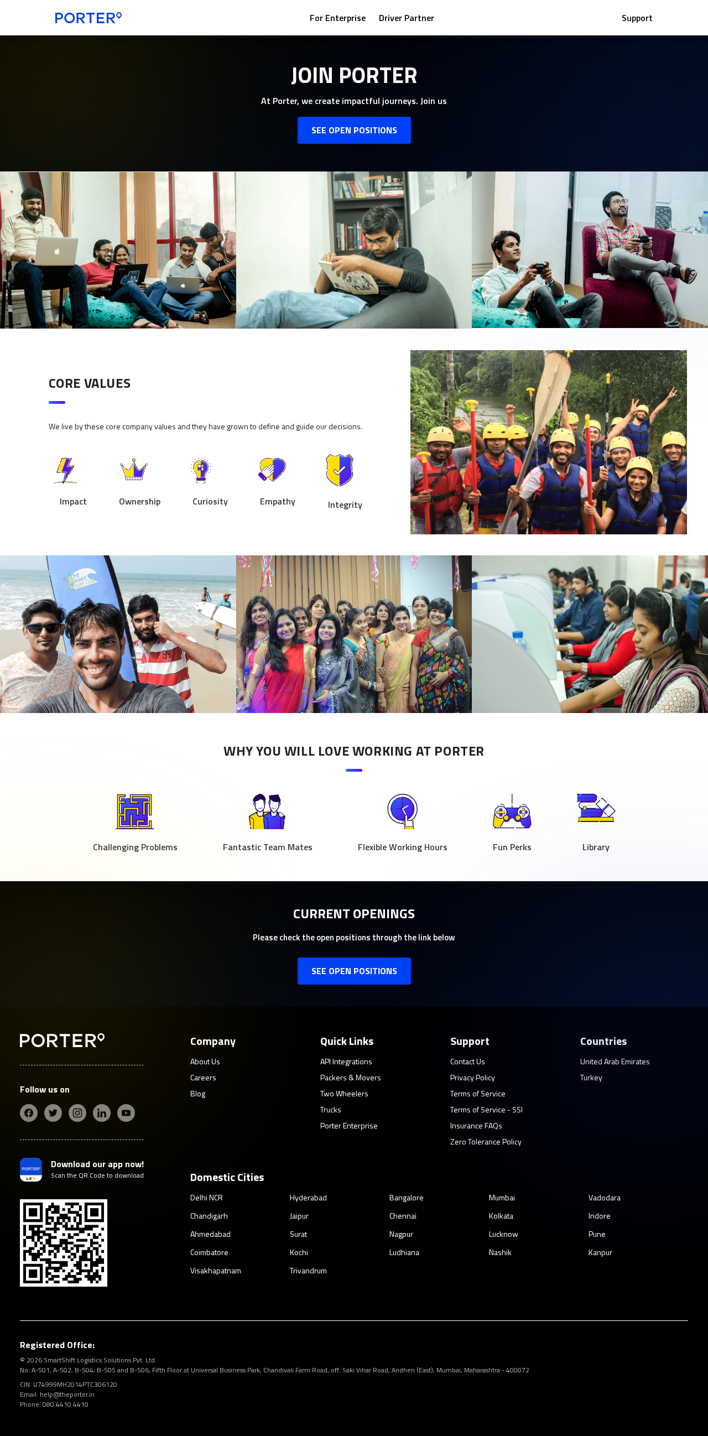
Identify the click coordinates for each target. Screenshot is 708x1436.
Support (637, 17)
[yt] (126, 1113)
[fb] (29, 1113)
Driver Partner (406, 17)
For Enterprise (338, 17)
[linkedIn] (102, 1113)
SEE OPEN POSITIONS (354, 130)
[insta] (77, 1113)
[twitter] (53, 1113)
